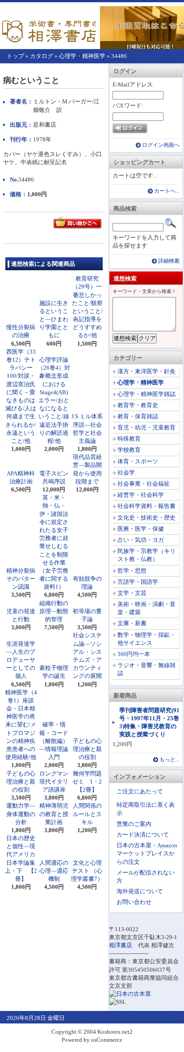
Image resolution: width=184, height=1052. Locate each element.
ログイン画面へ (161, 145)
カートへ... (167, 191)
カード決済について (143, 834)
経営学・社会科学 (140, 494)
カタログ (41, 56)
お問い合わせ (134, 902)
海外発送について (140, 891)
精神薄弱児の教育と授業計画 (53, 813)
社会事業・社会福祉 (143, 483)
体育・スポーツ (137, 461)
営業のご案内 (134, 824)
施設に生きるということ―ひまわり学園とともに (53, 319)
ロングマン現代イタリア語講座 (53, 781)
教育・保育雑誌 (137, 416)
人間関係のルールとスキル (87, 813)
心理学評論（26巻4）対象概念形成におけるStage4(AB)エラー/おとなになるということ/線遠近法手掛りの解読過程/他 (54, 400)
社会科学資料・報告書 (146, 506)
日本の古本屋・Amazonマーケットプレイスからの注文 (147, 853)
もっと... (169, 760)
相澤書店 (120, 945)
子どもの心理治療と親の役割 (87, 749)
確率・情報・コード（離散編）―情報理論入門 (53, 740)
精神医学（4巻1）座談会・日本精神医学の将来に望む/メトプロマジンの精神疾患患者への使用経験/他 (21, 725)
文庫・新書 (131, 623)
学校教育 (129, 449)
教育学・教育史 (137, 405)
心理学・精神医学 (82, 56)
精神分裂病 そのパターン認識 (23, 578)
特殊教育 (129, 438)
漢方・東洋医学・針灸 (146, 371)
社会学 (126, 472)
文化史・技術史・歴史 (146, 517)
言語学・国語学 (137, 581)
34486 (119, 56)
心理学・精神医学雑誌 (146, 394)
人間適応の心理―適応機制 (53, 870)
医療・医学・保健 (140, 528)
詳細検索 (169, 261)
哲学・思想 (131, 570)
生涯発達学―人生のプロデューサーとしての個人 (20, 660)
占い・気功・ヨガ (140, 539)
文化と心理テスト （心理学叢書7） (87, 870)
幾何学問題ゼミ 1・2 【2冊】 (90, 781)
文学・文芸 (131, 593)
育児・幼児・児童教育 (146, 427)
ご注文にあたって (140, 791)
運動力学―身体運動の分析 (20, 813)
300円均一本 (133, 654)
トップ (15, 56)
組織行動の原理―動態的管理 (53, 611)
